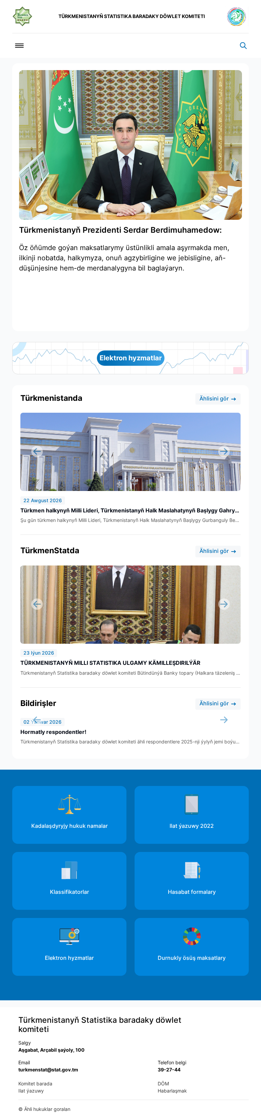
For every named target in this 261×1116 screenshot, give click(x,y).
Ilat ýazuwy (31, 1091)
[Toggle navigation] (19, 45)
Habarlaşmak (172, 1091)
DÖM (163, 1083)
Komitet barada (35, 1083)
